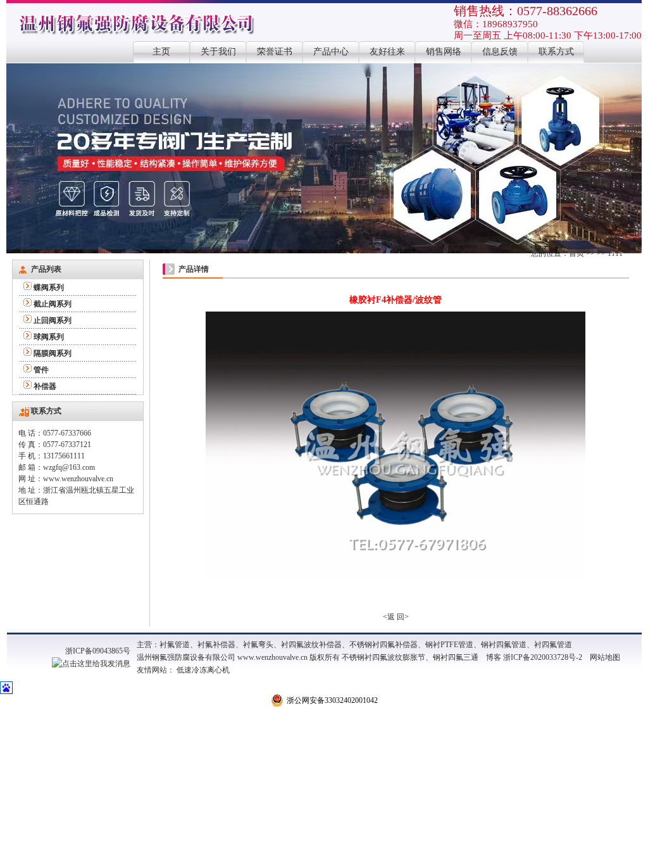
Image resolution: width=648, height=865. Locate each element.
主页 (161, 51)
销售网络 (443, 51)
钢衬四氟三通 (455, 657)
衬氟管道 (174, 644)
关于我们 (218, 51)
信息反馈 (500, 51)
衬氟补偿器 (216, 644)
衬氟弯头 (258, 644)
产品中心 (331, 51)
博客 (493, 657)
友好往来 (387, 51)
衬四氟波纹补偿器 (311, 644)
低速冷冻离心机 (203, 670)
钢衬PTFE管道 (449, 644)
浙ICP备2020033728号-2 (542, 657)
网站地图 (605, 657)
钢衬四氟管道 (503, 644)
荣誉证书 (274, 51)
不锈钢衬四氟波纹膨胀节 (383, 657)
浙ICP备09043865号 (97, 651)
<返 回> (396, 616)
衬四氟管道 (553, 644)
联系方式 (556, 51)
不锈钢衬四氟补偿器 (383, 644)
